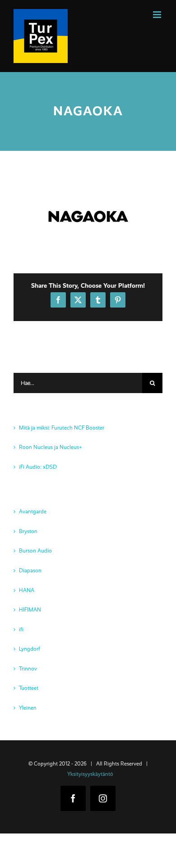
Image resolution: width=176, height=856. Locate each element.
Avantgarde (32, 511)
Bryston (28, 531)
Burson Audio (35, 551)
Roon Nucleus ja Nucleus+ (50, 447)
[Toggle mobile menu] (157, 14)
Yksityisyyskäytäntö (90, 774)
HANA (26, 590)
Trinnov (28, 669)
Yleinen (28, 708)
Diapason (30, 570)
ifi (21, 629)
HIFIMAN (30, 610)
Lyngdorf (29, 649)
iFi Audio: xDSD (38, 467)
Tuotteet (28, 688)
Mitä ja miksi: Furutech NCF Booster (61, 428)
